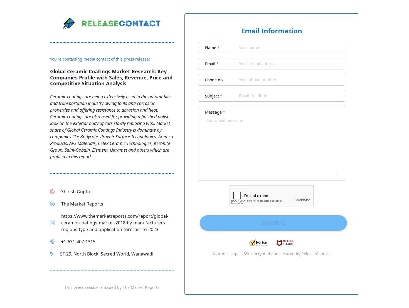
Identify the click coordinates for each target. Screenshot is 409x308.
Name (212, 47)
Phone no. (214, 79)
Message (215, 112)
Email (212, 63)
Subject (213, 96)
